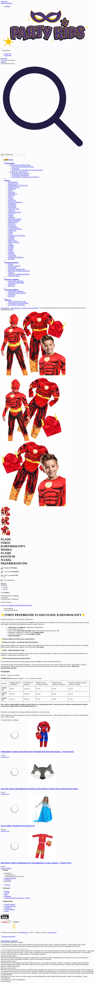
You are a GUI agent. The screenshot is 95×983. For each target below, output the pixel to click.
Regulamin (7, 896)
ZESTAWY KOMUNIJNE (16, 283)
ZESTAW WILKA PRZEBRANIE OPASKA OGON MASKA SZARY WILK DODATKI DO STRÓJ (39, 789)
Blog (5, 894)
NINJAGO (11, 210)
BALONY (11, 286)
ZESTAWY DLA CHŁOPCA (21, 173)
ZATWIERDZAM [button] (6, 974)
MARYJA (11, 252)
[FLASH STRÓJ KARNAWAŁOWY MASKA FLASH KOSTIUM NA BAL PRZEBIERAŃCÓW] (33, 375)
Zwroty (6, 911)
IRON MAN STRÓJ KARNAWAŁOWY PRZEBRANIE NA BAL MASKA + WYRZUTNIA (36, 863)
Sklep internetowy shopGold (9, 941)
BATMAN (11, 195)
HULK (10, 197)
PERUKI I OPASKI (14, 266)
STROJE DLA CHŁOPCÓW (19, 172)
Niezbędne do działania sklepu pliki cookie (15, 949)
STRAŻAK (11, 224)
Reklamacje (7, 908)
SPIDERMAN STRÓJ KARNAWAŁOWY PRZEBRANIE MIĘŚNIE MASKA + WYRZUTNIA (37, 752)
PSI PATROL (12, 207)
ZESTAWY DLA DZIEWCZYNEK (23, 167)
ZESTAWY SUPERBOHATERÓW (19, 274)
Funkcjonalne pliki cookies (9, 956)
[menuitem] (47, 160)
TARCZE (11, 272)
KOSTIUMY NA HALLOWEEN (18, 303)
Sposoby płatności (9, 904)
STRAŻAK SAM (13, 209)
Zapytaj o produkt (6, 605)
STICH (10, 234)
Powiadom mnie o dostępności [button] (10, 599)
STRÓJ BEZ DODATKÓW (20, 175)
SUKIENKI (15, 168)
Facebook (7, 6)
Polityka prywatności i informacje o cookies (17, 898)
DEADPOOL (12, 205)
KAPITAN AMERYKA (15, 202)
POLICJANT (12, 225)
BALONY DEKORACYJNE (17, 301)
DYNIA (10, 232)
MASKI (10, 264)
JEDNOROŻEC (13, 222)
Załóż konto (8, 55)
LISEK (10, 244)
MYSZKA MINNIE (14, 220)
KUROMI (11, 259)
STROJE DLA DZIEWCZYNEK (20, 165)
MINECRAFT (12, 240)
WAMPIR (11, 245)
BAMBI (10, 249)
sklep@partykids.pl (6, 3)
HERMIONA (12, 189)
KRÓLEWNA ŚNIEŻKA (16, 257)
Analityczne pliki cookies (8, 961)
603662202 (4, 1)
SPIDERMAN (12, 194)
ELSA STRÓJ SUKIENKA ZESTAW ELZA (18, 826)
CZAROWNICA (13, 227)
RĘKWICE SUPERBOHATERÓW (19, 271)
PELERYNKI (12, 267)
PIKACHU (11, 192)
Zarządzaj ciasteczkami (8, 936)
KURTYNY (12, 284)
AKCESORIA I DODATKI (16, 305)
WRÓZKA (11, 254)
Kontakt (6, 893)
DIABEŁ (11, 247)
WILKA (10, 250)
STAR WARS (12, 255)
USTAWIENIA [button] (5, 978)
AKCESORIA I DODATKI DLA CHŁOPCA (25, 177)
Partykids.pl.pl (24, 932)
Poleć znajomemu (16, 605)
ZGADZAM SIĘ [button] (6, 981)
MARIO (10, 215)
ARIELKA (11, 217)
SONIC (10, 190)
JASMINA (11, 237)
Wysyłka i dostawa (9, 906)
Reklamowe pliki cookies (8, 968)
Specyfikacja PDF (27, 605)
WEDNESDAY (13, 182)
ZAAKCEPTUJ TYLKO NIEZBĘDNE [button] (13, 979)
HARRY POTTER (13, 187)
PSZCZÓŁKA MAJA (14, 219)
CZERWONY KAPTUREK (16, 235)
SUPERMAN (12, 204)
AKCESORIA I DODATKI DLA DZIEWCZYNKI (27, 170)
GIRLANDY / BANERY (15, 281)
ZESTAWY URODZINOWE (17, 293)
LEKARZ (11, 239)
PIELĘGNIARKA (13, 242)
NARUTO (11, 214)
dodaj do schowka (6, 602)
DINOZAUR (12, 230)
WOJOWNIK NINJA (14, 212)
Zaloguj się (7, 53)
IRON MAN (12, 200)
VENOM (11, 199)
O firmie (6, 891)
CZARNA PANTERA (15, 229)
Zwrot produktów (9, 909)
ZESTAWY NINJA (14, 276)
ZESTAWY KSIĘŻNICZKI (16, 269)
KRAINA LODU (13, 184)
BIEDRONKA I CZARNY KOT (18, 185)
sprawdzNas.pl (52, 932)
